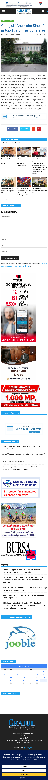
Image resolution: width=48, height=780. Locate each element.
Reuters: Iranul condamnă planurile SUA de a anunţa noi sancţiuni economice (25, 589)
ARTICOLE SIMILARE (10, 139)
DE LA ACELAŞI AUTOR (11, 143)
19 (17, 680)
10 (4, 677)
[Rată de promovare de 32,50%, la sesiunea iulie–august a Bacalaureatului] (24, 152)
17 (4, 680)
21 (30, 680)
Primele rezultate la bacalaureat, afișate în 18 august (7, 191)
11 (11, 677)
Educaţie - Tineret (7, 20)
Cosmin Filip (9, 34)
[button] (44, 11)
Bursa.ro (4, 565)
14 (30, 677)
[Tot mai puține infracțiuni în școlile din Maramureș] (39, 182)
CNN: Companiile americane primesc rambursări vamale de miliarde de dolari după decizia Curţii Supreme (23, 579)
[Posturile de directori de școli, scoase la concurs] (8, 152)
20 (24, 680)
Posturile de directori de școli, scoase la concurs (7, 161)
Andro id (6, 446)
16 (44, 677)
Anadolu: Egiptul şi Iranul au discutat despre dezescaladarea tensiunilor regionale (21, 571)
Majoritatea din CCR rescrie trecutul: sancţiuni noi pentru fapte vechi (24, 596)
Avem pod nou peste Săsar (17, 462)
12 (17, 677)
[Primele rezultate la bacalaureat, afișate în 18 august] (8, 182)
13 (24, 677)
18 (11, 680)
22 (37, 680)
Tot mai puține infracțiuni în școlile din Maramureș (39, 191)
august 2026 (24, 666)
